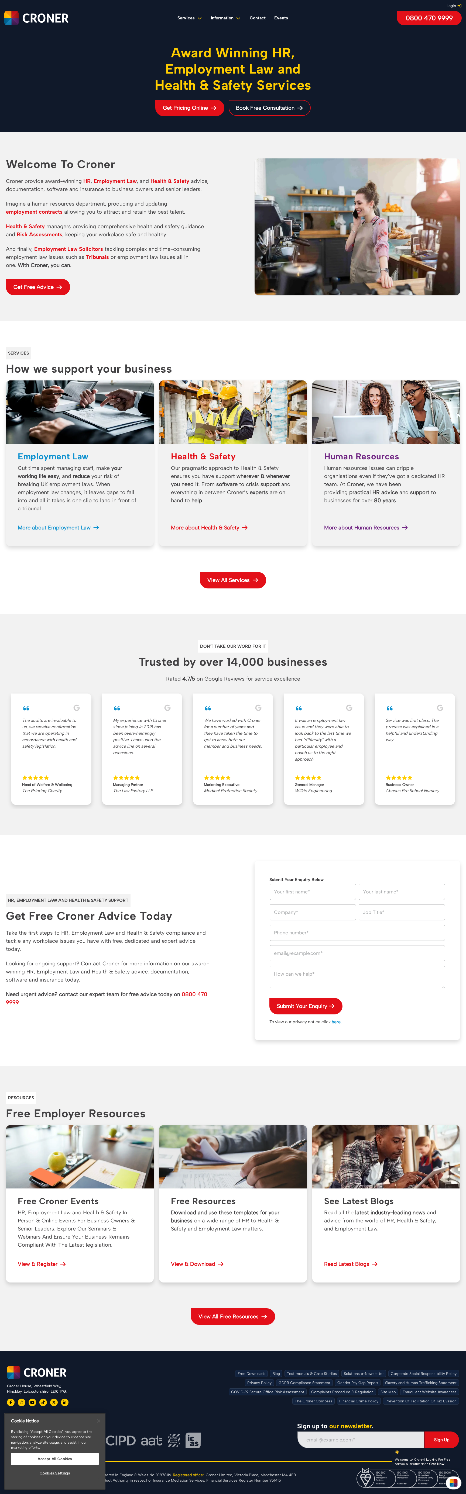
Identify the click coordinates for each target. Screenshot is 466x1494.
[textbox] (357, 977)
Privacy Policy (259, 1383)
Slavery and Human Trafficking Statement (421, 1383)
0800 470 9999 (429, 18)
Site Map (388, 1392)
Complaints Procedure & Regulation (342, 1392)
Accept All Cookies (55, 1459)
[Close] (99, 1421)
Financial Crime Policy (358, 1401)
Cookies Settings (55, 1473)
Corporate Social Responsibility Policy (424, 1373)
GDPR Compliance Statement (304, 1383)
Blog (276, 1373)
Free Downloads (251, 1373)
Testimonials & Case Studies (312, 1373)
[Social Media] (11, 1402)
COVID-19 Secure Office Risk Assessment (267, 1392)
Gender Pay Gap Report (357, 1383)
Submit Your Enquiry (302, 1006)
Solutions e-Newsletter (364, 1373)
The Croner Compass (313, 1401)
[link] (258, 18)
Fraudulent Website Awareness (430, 1392)
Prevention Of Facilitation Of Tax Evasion (421, 1401)
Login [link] (451, 6)
